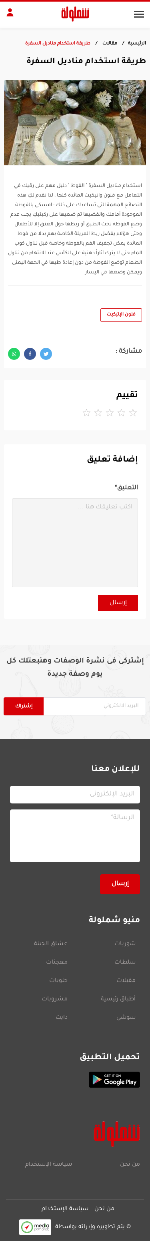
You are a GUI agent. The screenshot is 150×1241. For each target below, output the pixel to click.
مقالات (109, 43)
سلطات (125, 963)
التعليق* (126, 488)
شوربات (125, 944)
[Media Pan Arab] (35, 1227)
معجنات (57, 963)
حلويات (58, 981)
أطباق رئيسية (118, 999)
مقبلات (126, 981)
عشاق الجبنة (51, 944)
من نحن (130, 1165)
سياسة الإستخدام (48, 1165)
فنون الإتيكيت (121, 314)
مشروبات (55, 999)
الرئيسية (137, 43)
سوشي (126, 1018)
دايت (62, 1018)
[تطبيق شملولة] (75, 1079)
